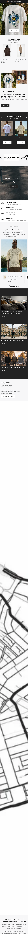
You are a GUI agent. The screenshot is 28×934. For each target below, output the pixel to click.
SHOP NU (5, 105)
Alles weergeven (14, 42)
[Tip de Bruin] (14, 4)
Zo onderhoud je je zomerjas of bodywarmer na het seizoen (11, 312)
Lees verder (4, 316)
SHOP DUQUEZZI (14, 30)
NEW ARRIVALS (14, 40)
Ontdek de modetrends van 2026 (12, 367)
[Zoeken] (4, 4)
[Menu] (1, 4)
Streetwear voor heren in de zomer (13, 340)
